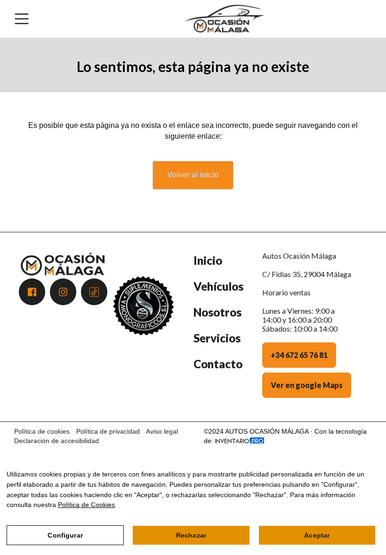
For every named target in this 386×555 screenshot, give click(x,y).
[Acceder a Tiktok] (94, 291)
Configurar (65, 535)
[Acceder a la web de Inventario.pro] (239, 440)
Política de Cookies (86, 504)
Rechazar (191, 535)
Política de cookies (42, 431)
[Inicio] (224, 19)
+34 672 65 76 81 (299, 354)
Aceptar (317, 535)
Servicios (217, 338)
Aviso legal (162, 431)
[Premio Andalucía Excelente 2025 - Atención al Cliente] (143, 331)
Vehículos (218, 286)
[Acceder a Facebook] (32, 291)
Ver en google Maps (307, 385)
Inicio (207, 260)
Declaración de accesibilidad (56, 440)
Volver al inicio (193, 175)
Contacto (217, 364)
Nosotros (217, 312)
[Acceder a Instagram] (63, 291)
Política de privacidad (108, 431)
